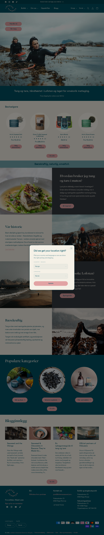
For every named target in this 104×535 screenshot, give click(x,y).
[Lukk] (71, 248)
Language (37, 271)
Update (50, 283)
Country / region (40, 262)
